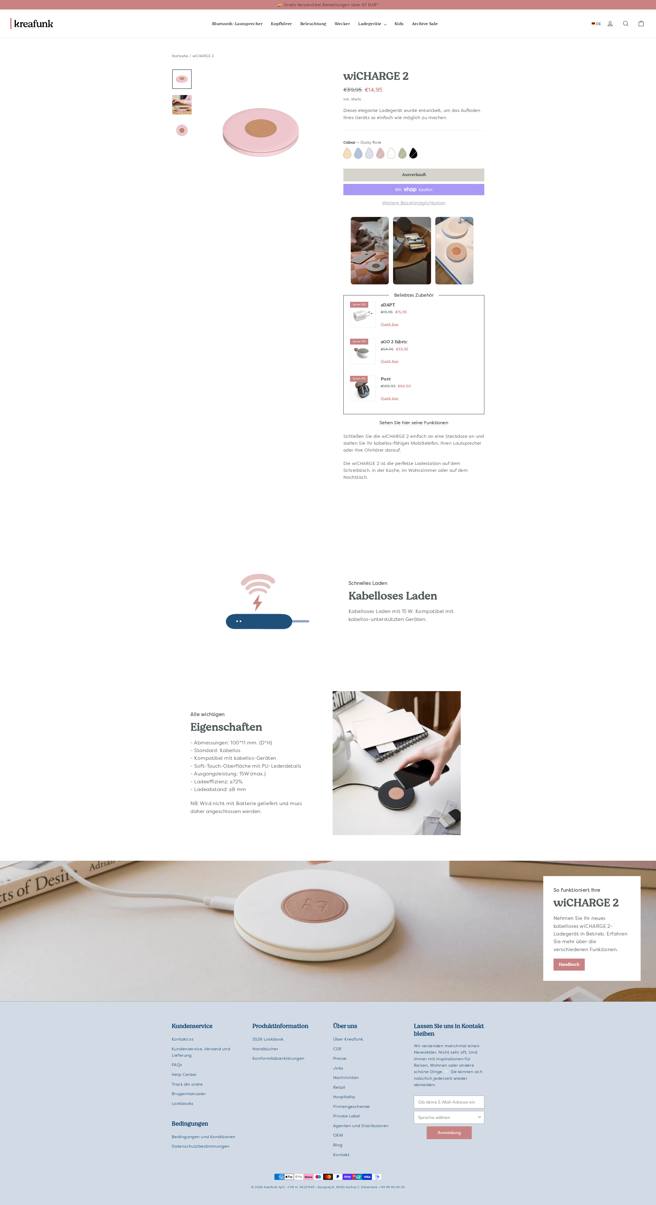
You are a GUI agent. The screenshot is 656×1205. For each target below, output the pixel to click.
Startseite (180, 56)
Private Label (346, 1116)
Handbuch (569, 964)
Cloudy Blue (358, 154)
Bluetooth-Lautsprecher (237, 23)
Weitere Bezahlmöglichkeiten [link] (413, 203)
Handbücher (265, 1049)
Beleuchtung (313, 23)
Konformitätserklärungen (278, 1058)
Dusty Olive (402, 154)
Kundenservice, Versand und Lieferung (201, 1052)
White (391, 154)
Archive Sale (425, 23)
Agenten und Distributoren (361, 1125)
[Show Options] (479, 1117)
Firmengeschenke (351, 1106)
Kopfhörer (281, 23)
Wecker (342, 23)
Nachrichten (346, 1077)
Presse (340, 1058)
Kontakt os (182, 1039)
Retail (339, 1087)
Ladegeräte (370, 23)
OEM (338, 1135)
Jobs (338, 1068)
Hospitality (344, 1096)
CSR (337, 1049)
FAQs (177, 1064)
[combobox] (447, 1117)
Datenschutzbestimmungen (201, 1146)
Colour (362, 142)
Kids (399, 23)
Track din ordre (187, 1084)
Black (413, 154)
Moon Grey (369, 154)
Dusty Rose (380, 154)
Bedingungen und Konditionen (203, 1136)
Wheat (347, 154)
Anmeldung (449, 1132)
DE (598, 24)
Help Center (184, 1074)
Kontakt (341, 1154)
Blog (338, 1145)
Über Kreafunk (348, 1039)
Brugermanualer (189, 1093)
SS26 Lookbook (268, 1039)
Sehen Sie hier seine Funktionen (414, 422)
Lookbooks (182, 1103)
